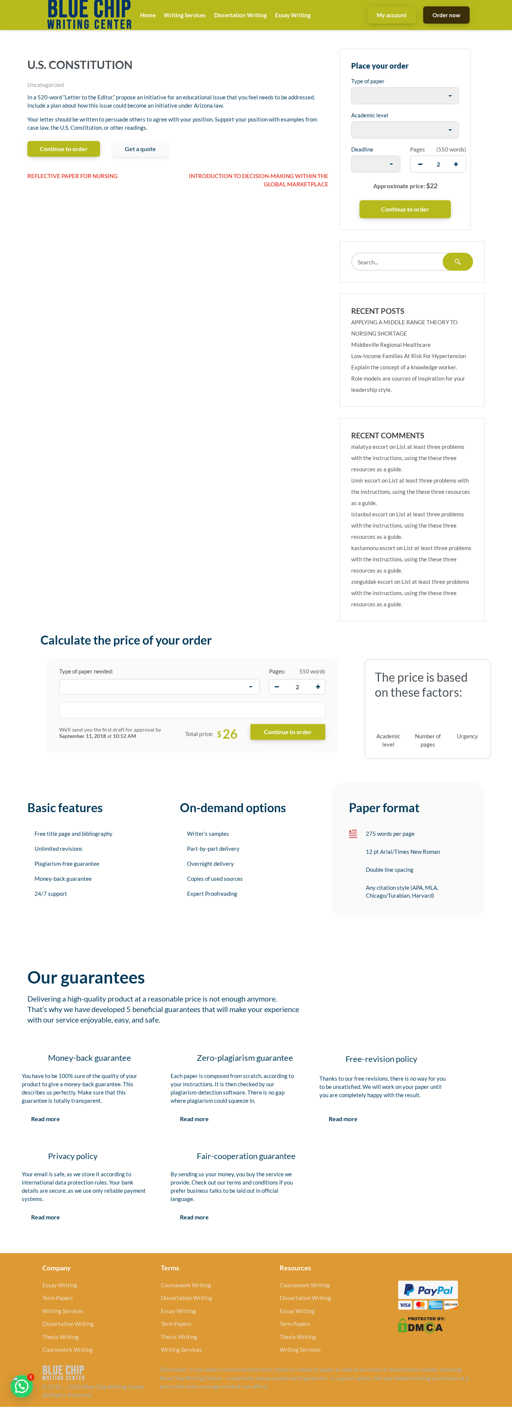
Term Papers (57, 1297)
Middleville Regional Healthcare (391, 344)
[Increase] (318, 687)
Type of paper (368, 81)
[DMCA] (421, 1324)
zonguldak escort (372, 581)
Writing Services (185, 15)
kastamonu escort (373, 547)
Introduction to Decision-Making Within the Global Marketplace (258, 180)
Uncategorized (45, 84)
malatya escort (369, 446)
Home (148, 15)
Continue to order (64, 148)
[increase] (456, 164)
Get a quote (140, 148)
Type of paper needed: (86, 671)
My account (392, 15)
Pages (417, 149)
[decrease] (420, 164)
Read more (45, 1118)
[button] (21, 1386)
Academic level (369, 115)
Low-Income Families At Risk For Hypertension (408, 355)
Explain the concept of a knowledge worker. (404, 367)
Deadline (362, 149)
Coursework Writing (67, 1349)
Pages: (277, 671)
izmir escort (365, 480)
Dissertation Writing (240, 15)
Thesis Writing (60, 1336)
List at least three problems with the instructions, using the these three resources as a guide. (407, 457)
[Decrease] (276, 687)
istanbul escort (369, 514)
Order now (446, 15)
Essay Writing (293, 15)
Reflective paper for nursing (72, 175)
